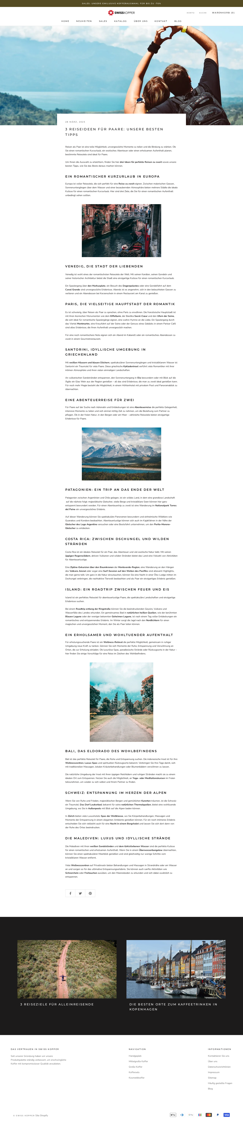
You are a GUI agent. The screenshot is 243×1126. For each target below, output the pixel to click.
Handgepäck (135, 1056)
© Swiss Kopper (24, 1115)
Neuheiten (84, 21)
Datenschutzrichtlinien (219, 1066)
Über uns (141, 21)
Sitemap (212, 1077)
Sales (103, 21)
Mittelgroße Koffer (138, 1061)
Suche (203, 13)
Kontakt (161, 21)
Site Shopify (41, 1115)
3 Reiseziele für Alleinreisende (57, 1004)
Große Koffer (135, 1066)
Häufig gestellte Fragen (220, 1083)
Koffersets (134, 1072)
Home (65, 21)
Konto (191, 13)
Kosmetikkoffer (136, 1077)
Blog (178, 21)
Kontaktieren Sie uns (218, 1056)
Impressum (214, 1072)
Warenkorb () (223, 12)
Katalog (120, 21)
